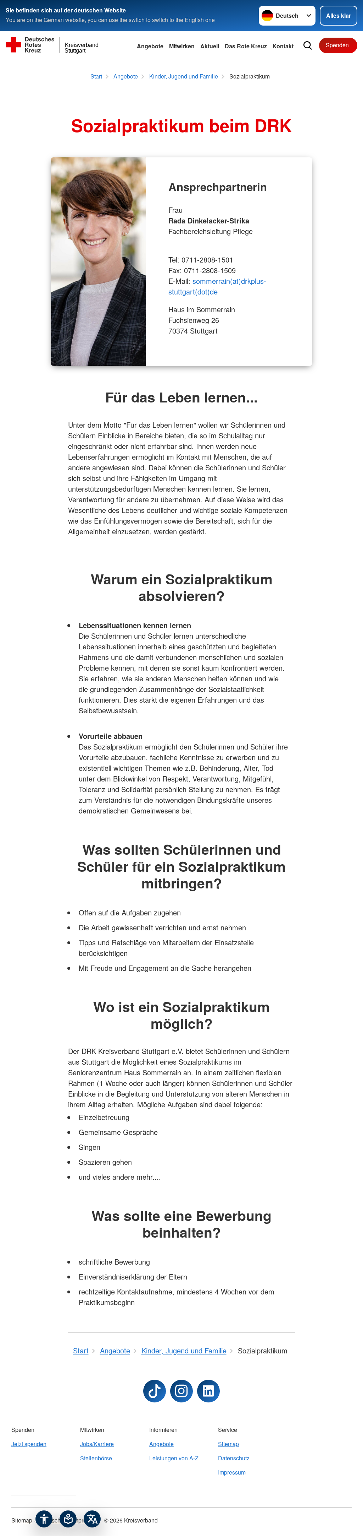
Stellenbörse (96, 1458)
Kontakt (283, 46)
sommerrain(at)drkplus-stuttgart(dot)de (217, 286)
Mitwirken (182, 46)
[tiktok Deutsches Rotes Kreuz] (154, 1391)
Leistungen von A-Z (174, 1458)
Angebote (150, 46)
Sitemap (228, 1444)
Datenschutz (234, 1458)
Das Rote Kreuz (246, 46)
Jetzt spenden (28, 1444)
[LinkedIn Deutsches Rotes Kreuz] (208, 1391)
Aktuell (209, 46)
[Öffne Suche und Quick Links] (307, 45)
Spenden (337, 45)
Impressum (232, 1472)
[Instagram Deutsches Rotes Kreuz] (181, 1391)
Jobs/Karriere (97, 1444)
